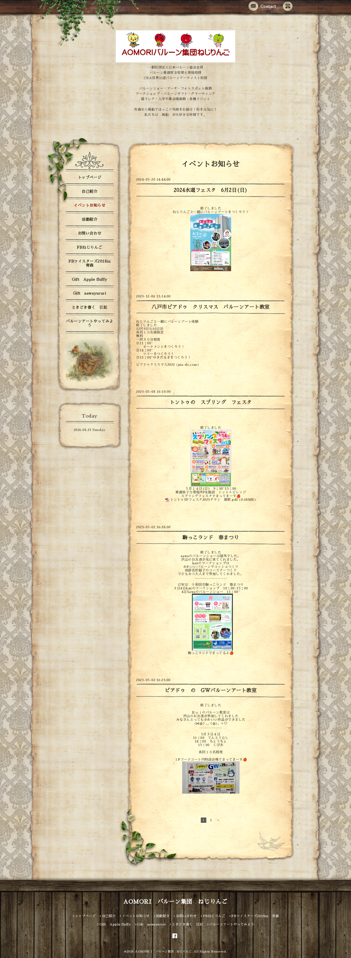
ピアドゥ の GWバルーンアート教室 (211, 690)
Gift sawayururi (89, 293)
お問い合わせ (89, 233)
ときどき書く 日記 (89, 307)
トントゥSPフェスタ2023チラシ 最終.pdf (204, 499)
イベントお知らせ (89, 205)
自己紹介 (89, 192)
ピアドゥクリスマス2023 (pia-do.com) (167, 364)
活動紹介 (89, 219)
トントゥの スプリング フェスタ (211, 402)
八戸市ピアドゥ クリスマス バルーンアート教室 (211, 306)
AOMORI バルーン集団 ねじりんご (175, 901)
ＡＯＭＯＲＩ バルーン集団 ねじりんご (163, 951)
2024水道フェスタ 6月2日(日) (211, 190)
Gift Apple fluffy (89, 279)
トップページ (89, 177)
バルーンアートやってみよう (89, 323)
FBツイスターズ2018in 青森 (92, 263)
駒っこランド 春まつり (213, 537)
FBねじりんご (89, 247)
